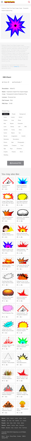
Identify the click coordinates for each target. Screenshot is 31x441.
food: (3, 427)
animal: (4, 420)
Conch (24, 418)
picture (5, 142)
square (12, 123)
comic (5, 117)
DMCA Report (7, 77)
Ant (7, 420)
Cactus (20, 418)
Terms (7, 436)
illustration (6, 139)
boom (21, 151)
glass (20, 129)
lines (5, 126)
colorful (23, 136)
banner (5, 136)
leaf (19, 126)
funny (13, 129)
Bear (10, 420)
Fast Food (24, 427)
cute (12, 120)
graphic (6, 151)
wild (25, 126)
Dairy (12, 427)
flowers (14, 151)
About (3, 436)
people (13, 114)
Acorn (8, 418)
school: (4, 425)
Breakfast (8, 427)
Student (8, 425)
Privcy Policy (13, 436)
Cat (21, 420)
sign (5, 148)
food (22, 145)
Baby (11, 423)
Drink (20, 427)
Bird (13, 420)
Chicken (24, 420)
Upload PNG (5, 437)
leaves (13, 117)
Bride (15, 423)
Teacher (13, 425)
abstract (6, 114)
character (20, 123)
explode (6, 145)
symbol (5, 129)
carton (5, 133)
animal (20, 117)
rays (11, 148)
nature (13, 133)
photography (21, 142)
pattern (5, 120)
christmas (19, 148)
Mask (8, 423)
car (20, 133)
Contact (19, 436)
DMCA (23, 436)
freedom (14, 145)
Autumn (12, 418)
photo (19, 120)
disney (12, 126)
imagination (14, 136)
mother (22, 423)
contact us (16, 66)
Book (17, 425)
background (23, 114)
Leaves (16, 418)
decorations (16, 139)
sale (12, 142)
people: (4, 423)
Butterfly (17, 420)
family (18, 423)
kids (5, 123)
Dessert (16, 427)
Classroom (21, 425)
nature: (4, 418)
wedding (6, 155)
